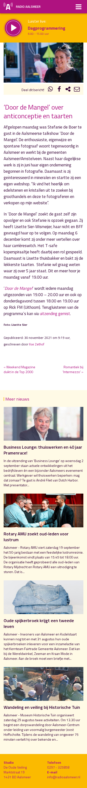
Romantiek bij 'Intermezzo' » (73, 369)
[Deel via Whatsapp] (50, 89)
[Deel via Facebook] (59, 89)
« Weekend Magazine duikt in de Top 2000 (19, 369)
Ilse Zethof (36, 344)
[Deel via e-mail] (77, 89)
